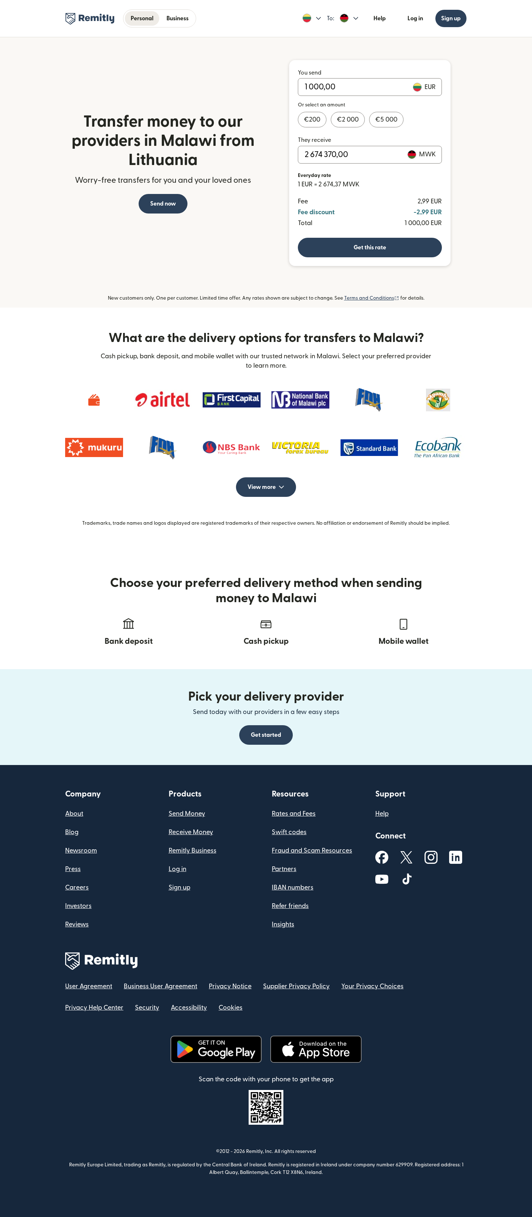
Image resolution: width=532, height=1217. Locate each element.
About (74, 814)
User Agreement (88, 986)
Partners (284, 869)
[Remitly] (90, 19)
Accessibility (189, 1008)
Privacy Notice (230, 986)
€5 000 (386, 120)
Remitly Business (192, 851)
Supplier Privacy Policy (296, 986)
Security (147, 1008)
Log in (415, 18)
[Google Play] (216, 1049)
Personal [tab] (142, 18)
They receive (314, 140)
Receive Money (191, 832)
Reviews (77, 924)
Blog (72, 832)
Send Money (187, 814)
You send (309, 73)
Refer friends (290, 906)
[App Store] (315, 1049)
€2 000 (348, 120)
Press (73, 869)
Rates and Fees (294, 814)
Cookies (230, 1008)
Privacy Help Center (94, 1008)
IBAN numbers (292, 887)
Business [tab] (177, 18)
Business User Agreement (160, 986)
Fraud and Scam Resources (312, 851)
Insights (283, 924)
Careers (77, 887)
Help (379, 18)
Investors (78, 906)
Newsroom (81, 851)
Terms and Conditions (371, 298)
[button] (312, 18)
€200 (312, 120)
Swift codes (289, 832)
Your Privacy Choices (372, 986)
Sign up (451, 18)
